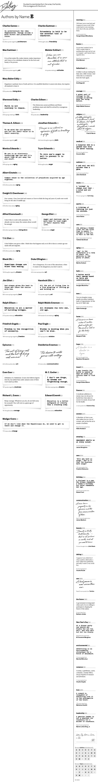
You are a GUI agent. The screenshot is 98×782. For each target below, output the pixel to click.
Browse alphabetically (84, 747)
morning (79, 20)
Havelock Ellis (45, 280)
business (18, 387)
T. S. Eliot (7, 238)
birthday (79, 477)
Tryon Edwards (45, 148)
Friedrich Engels (10, 323)
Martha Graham (81, 263)
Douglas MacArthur (82, 285)
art (19, 70)
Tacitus (91, 591)
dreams (19, 272)
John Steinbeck (81, 175)
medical (79, 141)
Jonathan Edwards (47, 123)
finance (79, 390)
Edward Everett (52, 395)
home (78, 316)
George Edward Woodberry (84, 36)
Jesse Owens (80, 216)
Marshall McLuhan (82, 659)
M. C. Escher (51, 372)
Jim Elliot (7, 280)
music (78, 183)
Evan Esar (7, 372)
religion (79, 114)
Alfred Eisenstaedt (12, 214)
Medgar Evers (9, 418)
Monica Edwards (11, 148)
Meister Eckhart (53, 50)
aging (15, 164)
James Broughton (81, 447)
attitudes (60, 70)
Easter (78, 44)
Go (93, 740)
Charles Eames (10, 25)
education (19, 315)
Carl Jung (90, 196)
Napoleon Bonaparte (82, 359)
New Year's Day (82, 622)
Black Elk (7, 259)
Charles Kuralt (80, 570)
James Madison (81, 520)
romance (79, 667)
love (77, 690)
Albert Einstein (10, 172)
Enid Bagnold (80, 83)
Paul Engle (43, 323)
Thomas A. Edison (11, 123)
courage (17, 410)
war (77, 578)
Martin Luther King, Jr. (83, 727)
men (78, 455)
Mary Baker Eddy (11, 78)
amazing (79, 436)
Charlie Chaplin (81, 682)
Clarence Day (90, 406)
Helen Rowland (81, 428)
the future (80, 599)
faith (17, 115)
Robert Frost (80, 492)
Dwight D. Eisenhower (13, 193)
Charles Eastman (46, 25)
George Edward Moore (83, 382)
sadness (79, 162)
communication (53, 364)
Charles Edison (38, 99)
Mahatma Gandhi (81, 705)
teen (78, 293)
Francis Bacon (91, 133)
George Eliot (48, 214)
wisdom (52, 336)
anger (51, 164)
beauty (79, 528)
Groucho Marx (80, 154)
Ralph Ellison (9, 302)
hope (78, 344)
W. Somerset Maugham (83, 637)
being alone (17, 91)
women (79, 414)
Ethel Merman (80, 60)
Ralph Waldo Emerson (49, 302)
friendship (53, 42)
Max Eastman (9, 50)
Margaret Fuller (81, 336)
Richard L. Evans (11, 395)
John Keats (91, 546)
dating (78, 554)
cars (77, 224)
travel (78, 367)
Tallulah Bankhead (82, 240)
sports (78, 204)
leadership (44, 115)
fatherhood (80, 68)
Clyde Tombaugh (81, 308)
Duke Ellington (38, 259)
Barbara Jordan (81, 614)
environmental (81, 645)
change (14, 431)
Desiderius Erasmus (48, 344)
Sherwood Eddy (10, 99)
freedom (21, 336)
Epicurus (7, 344)
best (20, 294)
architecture (22, 42)
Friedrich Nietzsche (82, 469)
